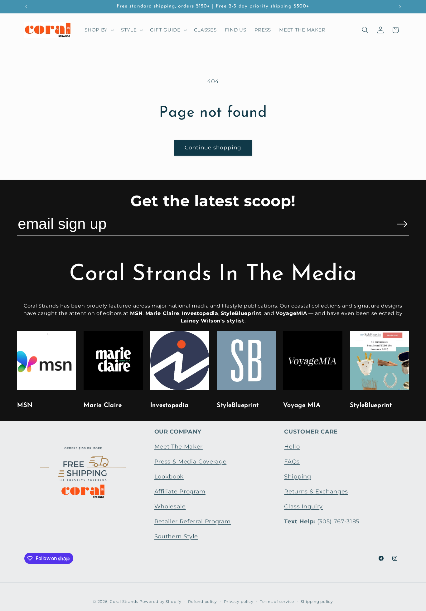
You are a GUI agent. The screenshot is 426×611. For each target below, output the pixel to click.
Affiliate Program (180, 491)
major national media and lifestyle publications (214, 306)
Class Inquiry (303, 506)
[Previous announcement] (26, 6)
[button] (98, 30)
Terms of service (277, 601)
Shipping (297, 476)
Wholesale (170, 506)
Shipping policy (317, 601)
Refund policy (202, 601)
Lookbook (169, 476)
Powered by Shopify (160, 601)
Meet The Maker (178, 446)
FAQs (292, 461)
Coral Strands (124, 601)
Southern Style (176, 536)
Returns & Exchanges (316, 491)
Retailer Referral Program (192, 521)
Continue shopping (213, 147)
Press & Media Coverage (190, 461)
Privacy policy (239, 601)
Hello (292, 446)
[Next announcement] (400, 6)
